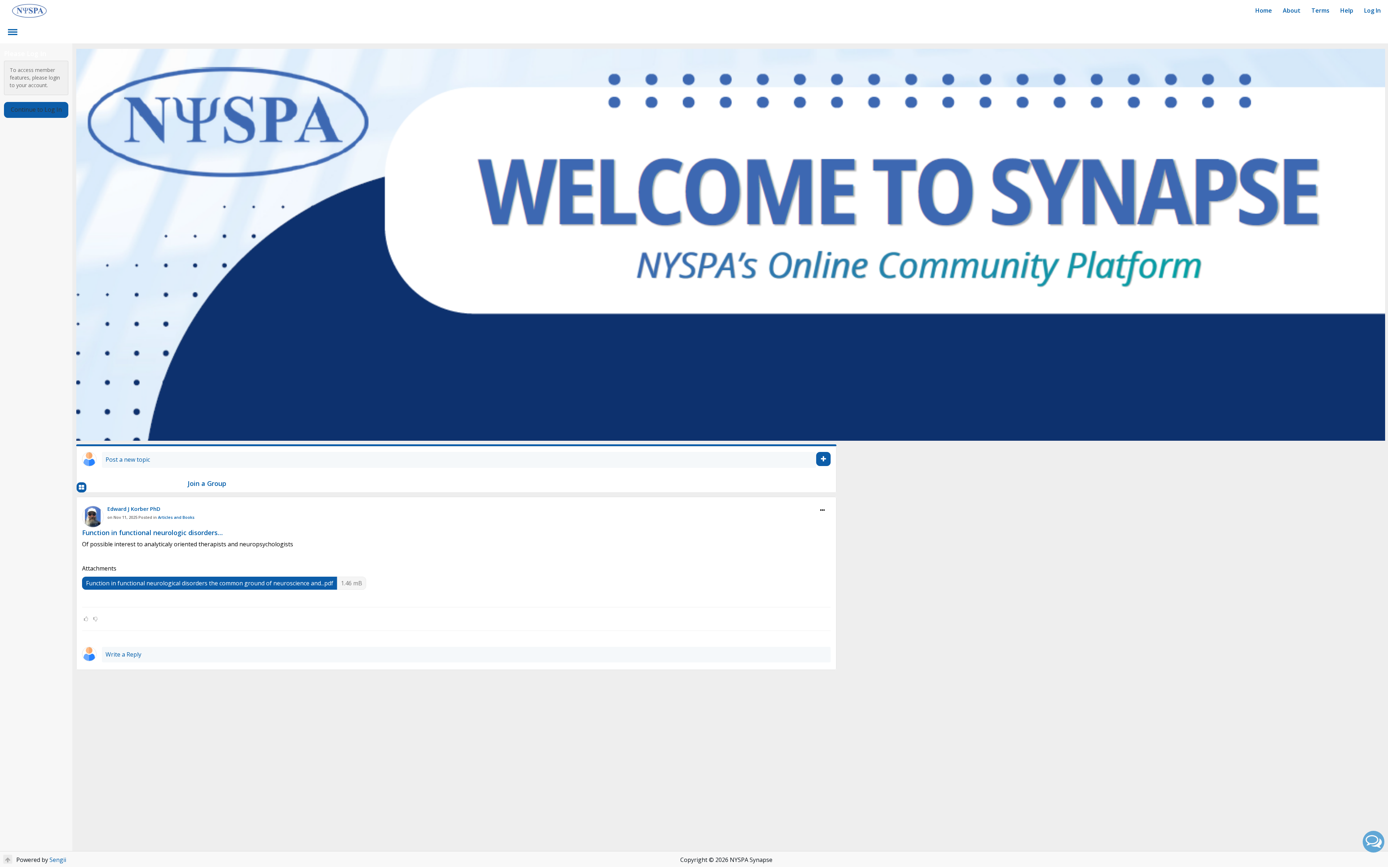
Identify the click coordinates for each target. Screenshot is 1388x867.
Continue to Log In (36, 110)
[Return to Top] (7, 859)
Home (1263, 10)
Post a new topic (128, 460)
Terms (1320, 10)
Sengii (58, 860)
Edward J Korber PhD (133, 508)
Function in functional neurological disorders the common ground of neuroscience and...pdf (209, 583)
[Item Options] (822, 510)
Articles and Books (176, 517)
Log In (1372, 10)
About (1292, 10)
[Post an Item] (823, 459)
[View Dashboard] (81, 487)
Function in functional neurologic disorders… (152, 532)
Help (1346, 10)
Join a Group (207, 483)
